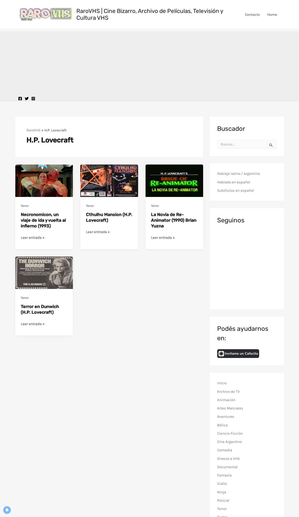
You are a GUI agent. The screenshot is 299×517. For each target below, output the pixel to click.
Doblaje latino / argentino (238, 173)
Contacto (252, 14)
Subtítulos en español (235, 190)
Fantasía (224, 475)
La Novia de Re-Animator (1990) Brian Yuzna (173, 220)
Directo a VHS (228, 458)
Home (272, 14)
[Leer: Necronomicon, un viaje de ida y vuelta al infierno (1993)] (44, 180)
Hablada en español (233, 182)
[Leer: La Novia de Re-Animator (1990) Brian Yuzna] (174, 180)
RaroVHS (33, 130)
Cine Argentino (229, 441)
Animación (226, 400)
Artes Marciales (230, 408)
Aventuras (225, 416)
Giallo (222, 483)
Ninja (221, 492)
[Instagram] (33, 99)
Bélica (222, 425)
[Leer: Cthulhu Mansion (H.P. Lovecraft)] (109, 180)
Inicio (222, 383)
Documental (227, 467)
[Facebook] (20, 99)
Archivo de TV (228, 391)
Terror (25, 206)
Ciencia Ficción (230, 433)
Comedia (224, 450)
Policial (223, 500)
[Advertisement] (149, 62)
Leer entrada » (33, 238)
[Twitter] (27, 99)
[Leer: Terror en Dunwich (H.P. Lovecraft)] (44, 272)
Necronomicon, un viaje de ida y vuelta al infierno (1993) (43, 220)
